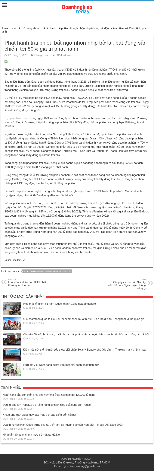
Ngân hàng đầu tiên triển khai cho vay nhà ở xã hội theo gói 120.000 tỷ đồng (49, 394)
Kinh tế (16, 28)
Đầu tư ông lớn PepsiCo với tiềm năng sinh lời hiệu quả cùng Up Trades (47, 404)
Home (4, 28)
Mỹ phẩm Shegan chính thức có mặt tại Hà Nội (31, 434)
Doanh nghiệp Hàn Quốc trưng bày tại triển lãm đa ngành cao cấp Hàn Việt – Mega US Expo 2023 (63, 424)
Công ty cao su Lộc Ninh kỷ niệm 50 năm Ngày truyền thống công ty (126, 284)
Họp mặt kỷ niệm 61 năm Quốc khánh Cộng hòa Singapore (59, 303)
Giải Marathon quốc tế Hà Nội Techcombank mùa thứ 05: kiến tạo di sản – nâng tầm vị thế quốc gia (83, 318)
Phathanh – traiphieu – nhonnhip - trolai (47, 271)
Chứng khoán (31, 28)
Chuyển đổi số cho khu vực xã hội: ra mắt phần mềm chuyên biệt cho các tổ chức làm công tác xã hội (86, 334)
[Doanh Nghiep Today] (77, 8)
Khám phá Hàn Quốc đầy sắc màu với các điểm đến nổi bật (39, 414)
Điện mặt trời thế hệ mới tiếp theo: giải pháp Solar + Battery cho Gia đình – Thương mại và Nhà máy (84, 349)
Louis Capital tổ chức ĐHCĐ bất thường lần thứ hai (27, 282)
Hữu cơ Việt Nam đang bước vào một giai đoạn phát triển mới (61, 364)
